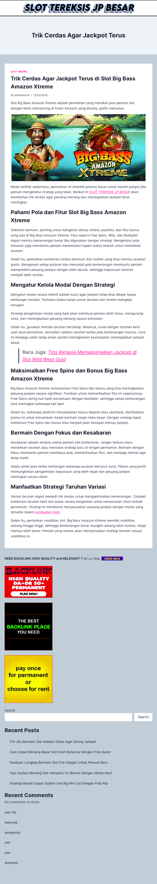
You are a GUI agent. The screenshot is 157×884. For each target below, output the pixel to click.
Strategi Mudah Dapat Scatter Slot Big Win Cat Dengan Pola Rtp (59, 783)
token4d (11, 822)
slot (7, 842)
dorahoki (11, 863)
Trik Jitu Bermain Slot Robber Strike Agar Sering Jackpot (53, 742)
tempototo (12, 833)
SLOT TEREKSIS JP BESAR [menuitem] (109, 192)
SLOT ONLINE (19, 71)
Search (10, 710)
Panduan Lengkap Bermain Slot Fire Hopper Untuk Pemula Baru (59, 762)
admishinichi (22, 95)
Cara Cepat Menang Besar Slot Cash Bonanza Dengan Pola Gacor (60, 752)
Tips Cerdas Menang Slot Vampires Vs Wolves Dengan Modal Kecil (61, 773)
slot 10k (10, 812)
